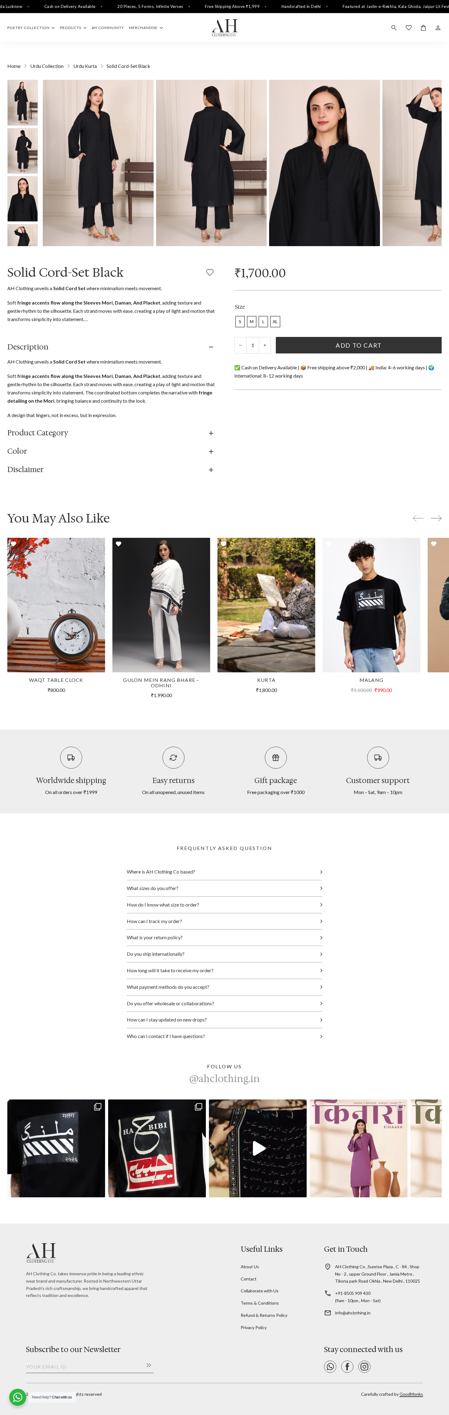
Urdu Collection (47, 66)
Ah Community (108, 27)
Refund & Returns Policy (264, 1315)
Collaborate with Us (260, 1290)
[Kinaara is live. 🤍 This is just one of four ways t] (358, 1148)
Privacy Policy (254, 1327)
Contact (249, 1278)
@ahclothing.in (224, 1079)
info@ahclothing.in (353, 1312)
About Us (250, 1266)
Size (240, 307)
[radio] (240, 321)
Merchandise (143, 27)
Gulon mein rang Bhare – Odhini (161, 682)
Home (13, 66)
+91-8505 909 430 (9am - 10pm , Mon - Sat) (358, 1297)
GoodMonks (411, 1394)
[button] (111, 347)
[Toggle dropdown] (53, 28)
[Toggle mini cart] (423, 27)
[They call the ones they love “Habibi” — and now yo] (157, 1148)
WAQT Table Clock (56, 680)
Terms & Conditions (260, 1303)
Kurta (266, 680)
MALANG (372, 680)
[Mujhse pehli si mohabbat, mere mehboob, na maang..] (258, 1148)
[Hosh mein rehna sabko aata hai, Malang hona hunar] (56, 1148)
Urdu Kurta (85, 66)
